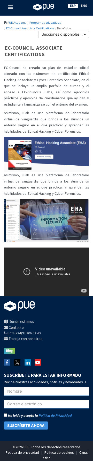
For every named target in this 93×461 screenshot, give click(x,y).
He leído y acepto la (39, 415)
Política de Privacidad (55, 415)
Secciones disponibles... (63, 34)
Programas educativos (45, 22)
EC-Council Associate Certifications (30, 28)
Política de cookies (59, 452)
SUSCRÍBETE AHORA (26, 425)
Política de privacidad (22, 452)
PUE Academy (16, 22)
